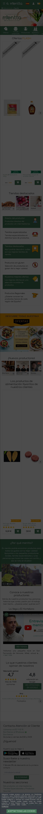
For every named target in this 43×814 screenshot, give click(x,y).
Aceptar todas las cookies (21, 811)
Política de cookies (34, 804)
